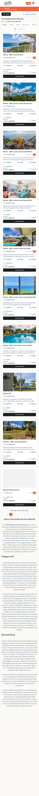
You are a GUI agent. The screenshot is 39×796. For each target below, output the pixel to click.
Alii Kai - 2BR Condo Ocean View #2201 (17, 103)
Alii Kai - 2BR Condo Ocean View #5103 (17, 200)
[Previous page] (7, 514)
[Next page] (31, 514)
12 (27, 514)
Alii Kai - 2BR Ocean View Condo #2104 (17, 345)
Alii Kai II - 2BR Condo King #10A (15, 442)
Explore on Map (30, 14)
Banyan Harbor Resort (11, 490)
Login (28, 3)
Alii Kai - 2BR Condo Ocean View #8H (17, 248)
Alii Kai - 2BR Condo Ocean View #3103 (17, 152)
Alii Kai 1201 (7, 393)
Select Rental (19, 76)
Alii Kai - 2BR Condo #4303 (13, 55)
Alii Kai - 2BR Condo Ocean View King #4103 (19, 297)
